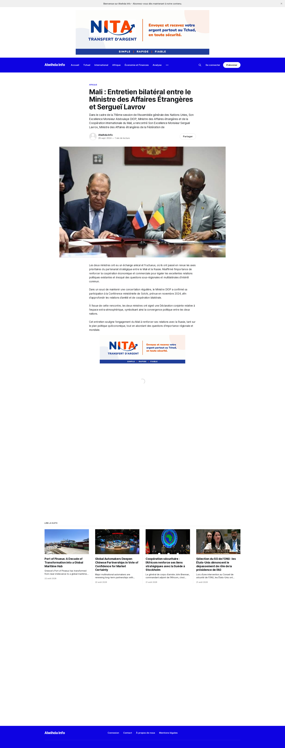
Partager (188, 136)
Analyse (157, 65)
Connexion (113, 732)
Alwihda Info (55, 65)
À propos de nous (145, 732)
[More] (167, 65)
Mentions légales (168, 732)
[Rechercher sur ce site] (200, 65)
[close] (281, 3)
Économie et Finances (137, 65)
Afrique (116, 65)
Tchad (86, 65)
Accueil (75, 65)
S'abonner (231, 65)
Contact (127, 732)
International (101, 65)
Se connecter (213, 65)
